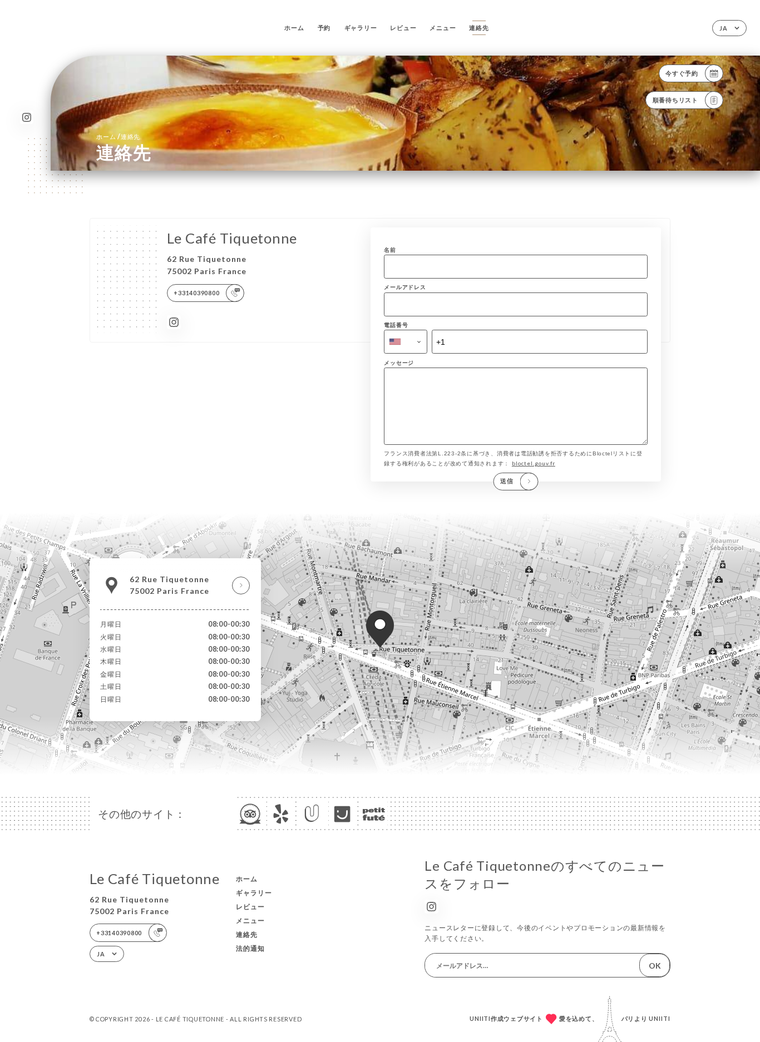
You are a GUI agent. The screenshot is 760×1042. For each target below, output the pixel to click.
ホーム (294, 27)
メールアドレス (405, 287)
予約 (324, 27)
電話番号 (396, 324)
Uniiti (659, 1018)
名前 (390, 249)
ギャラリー (360, 27)
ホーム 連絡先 (118, 136)
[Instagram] (27, 118)
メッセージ (399, 362)
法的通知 (250, 948)
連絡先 (478, 27)
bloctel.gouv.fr (533, 463)
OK (655, 965)
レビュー (403, 27)
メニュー (443, 27)
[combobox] (405, 342)
